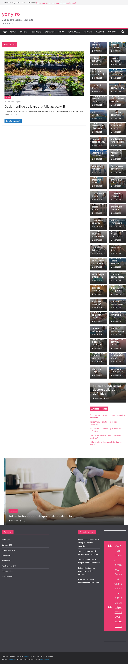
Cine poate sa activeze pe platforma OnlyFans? (98, 367)
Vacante (100, 32)
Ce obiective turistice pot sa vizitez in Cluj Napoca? (117, 367)
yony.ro (11, 13)
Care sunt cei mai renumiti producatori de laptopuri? (117, 286)
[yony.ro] (5, 32)
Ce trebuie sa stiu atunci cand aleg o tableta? (98, 246)
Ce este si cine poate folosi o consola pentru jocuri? (117, 84)
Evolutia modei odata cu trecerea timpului (117, 192)
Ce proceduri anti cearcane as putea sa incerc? (117, 246)
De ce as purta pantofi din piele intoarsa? (98, 286)
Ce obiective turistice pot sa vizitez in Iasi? (116, 313)
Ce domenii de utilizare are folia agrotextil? (34, 106)
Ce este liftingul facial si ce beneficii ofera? (117, 354)
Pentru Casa (74, 32)
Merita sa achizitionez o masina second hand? (98, 138)
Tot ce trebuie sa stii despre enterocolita (98, 274)
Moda (61, 32)
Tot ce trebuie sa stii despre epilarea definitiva (55, 2)
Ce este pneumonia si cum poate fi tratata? (98, 192)
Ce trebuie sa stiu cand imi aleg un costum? (117, 232)
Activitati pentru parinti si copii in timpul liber (98, 340)
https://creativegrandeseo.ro (118, 617)
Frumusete (36, 32)
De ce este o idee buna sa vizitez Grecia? (98, 111)
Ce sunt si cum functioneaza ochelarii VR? (117, 165)
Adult (13, 32)
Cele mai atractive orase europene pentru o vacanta (88, 542)
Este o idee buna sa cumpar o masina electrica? (86, 571)
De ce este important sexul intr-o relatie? (97, 313)
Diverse (23, 32)
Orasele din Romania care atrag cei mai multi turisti (117, 70)
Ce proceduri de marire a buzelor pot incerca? (117, 124)
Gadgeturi (49, 32)
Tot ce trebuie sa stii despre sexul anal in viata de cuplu (117, 138)
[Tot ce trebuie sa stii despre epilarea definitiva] (64, 460)
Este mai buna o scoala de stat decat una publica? (98, 259)
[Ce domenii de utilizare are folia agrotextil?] (44, 73)
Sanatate (88, 32)
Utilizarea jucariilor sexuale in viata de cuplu (98, 70)
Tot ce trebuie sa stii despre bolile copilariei (117, 43)
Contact (112, 32)
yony (19, 102)
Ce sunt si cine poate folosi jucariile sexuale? (117, 97)
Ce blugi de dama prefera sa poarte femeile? (98, 165)
